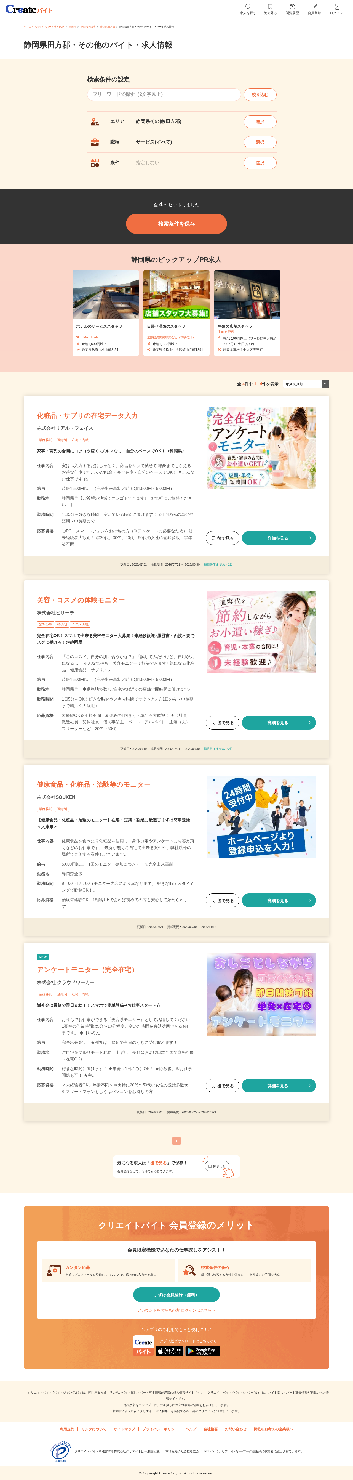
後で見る (225, 538)
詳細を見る (278, 538)
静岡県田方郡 (107, 26)
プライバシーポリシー (160, 1429)
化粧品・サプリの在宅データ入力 (87, 415)
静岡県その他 (88, 26)
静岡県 (72, 26)
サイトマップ (124, 1429)
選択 (260, 121)
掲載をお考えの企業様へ (273, 1429)
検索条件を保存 (176, 224)
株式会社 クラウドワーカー (66, 982)
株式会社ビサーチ (55, 613)
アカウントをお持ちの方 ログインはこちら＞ (176, 1310)
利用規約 (67, 1429)
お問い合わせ (236, 1429)
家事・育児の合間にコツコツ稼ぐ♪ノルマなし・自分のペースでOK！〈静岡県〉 (111, 451)
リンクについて (93, 1429)
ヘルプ (191, 1429)
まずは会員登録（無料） (176, 1294)
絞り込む (260, 94)
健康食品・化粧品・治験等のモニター (94, 784)
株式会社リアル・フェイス (65, 428)
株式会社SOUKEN (56, 797)
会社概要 (211, 1429)
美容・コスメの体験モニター (81, 600)
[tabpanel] (176, 313)
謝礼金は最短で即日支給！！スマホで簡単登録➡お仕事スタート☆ (99, 1005)
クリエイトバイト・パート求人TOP (44, 26)
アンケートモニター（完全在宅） (87, 969)
